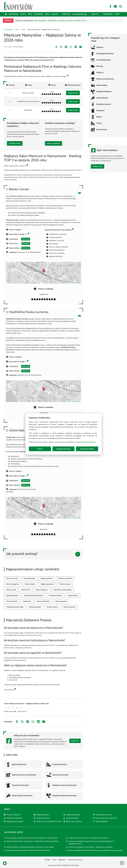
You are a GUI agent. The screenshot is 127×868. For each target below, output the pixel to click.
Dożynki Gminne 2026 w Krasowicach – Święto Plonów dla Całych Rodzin (32, 841)
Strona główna (8, 29)
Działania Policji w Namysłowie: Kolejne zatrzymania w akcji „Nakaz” (30, 847)
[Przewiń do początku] (122, 863)
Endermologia (101, 85)
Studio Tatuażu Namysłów (22, 796)
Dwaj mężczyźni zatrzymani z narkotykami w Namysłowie (88, 838)
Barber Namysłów (19, 764)
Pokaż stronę (25, 243)
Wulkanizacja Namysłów (15, 821)
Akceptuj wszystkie (87, 449)
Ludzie (117, 14)
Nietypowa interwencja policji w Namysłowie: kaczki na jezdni (28, 850)
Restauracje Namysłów (74, 821)
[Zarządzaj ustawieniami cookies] (5, 863)
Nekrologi (66, 14)
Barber (99, 117)
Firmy (30, 14)
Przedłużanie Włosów (105, 54)
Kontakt (47, 859)
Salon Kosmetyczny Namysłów (24, 775)
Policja (23, 14)
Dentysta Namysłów (13, 815)
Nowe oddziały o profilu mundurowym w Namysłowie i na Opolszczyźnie (32, 838)
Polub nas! (75, 741)
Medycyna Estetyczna (105, 79)
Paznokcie (100, 110)
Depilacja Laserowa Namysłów (64, 785)
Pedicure (99, 73)
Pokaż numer (25, 248)
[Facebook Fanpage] (109, 6)
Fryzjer (99, 123)
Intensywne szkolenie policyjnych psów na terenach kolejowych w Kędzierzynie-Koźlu (91, 842)
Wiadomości (13, 14)
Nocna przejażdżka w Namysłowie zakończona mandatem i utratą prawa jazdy (95, 850)
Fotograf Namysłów (43, 818)
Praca (47, 14)
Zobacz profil (25, 239)
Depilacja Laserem (103, 104)
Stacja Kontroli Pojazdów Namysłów (49, 821)
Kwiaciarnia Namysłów (104, 815)
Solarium (99, 47)
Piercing (99, 66)
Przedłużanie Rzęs (103, 60)
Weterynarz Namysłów (14, 818)
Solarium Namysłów (60, 775)
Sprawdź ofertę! (14, 143)
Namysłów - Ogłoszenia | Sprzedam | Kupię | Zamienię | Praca (62, 20)
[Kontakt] (115, 6)
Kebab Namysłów (102, 821)
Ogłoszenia (38, 14)
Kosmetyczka (101, 129)
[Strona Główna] (6, 14)
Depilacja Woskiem (104, 92)
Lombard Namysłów (73, 815)
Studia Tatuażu (102, 98)
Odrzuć (39, 449)
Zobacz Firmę (73, 93)
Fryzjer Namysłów (59, 764)
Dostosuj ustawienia (63, 449)
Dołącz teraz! (97, 166)
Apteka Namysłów (42, 815)
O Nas (54, 859)
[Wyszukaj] (120, 6)
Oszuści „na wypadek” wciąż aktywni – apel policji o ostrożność (90, 847)
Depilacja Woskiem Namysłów (64, 796)
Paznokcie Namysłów (20, 785)
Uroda (23, 29)
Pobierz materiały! (53, 143)
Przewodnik (108, 14)
